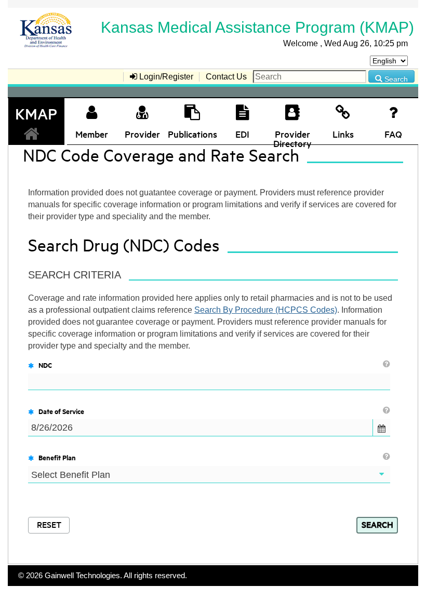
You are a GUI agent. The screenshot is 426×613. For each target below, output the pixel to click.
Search (395, 79)
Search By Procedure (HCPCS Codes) (265, 309)
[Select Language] (389, 61)
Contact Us (226, 76)
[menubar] (269, 77)
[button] (381, 427)
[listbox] (209, 474)
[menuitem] (161, 76)
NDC (45, 364)
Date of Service (61, 411)
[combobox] (200, 427)
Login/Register (165, 76)
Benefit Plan (57, 457)
